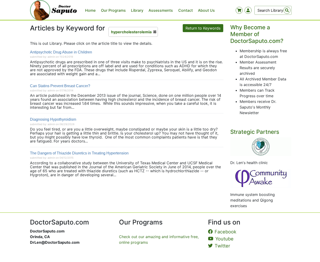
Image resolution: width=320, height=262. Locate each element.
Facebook (225, 232)
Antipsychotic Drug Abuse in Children (61, 52)
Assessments (161, 10)
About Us (206, 10)
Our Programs (113, 10)
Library (137, 10)
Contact (185, 10)
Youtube (224, 239)
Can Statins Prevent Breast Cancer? (60, 86)
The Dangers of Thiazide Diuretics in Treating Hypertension (79, 153)
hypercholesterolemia (131, 32)
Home (90, 10)
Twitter (222, 246)
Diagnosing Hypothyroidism (53, 119)
